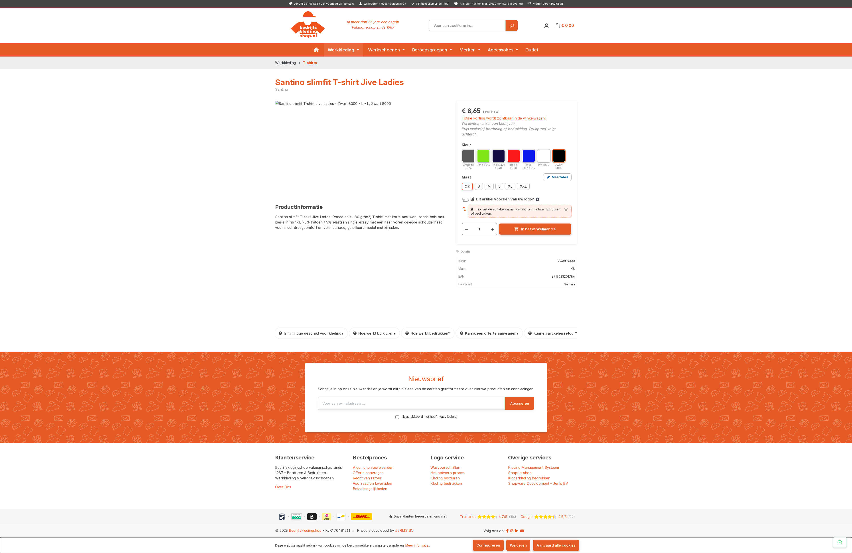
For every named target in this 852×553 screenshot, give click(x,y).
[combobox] (467, 25)
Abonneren (519, 403)
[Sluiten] (566, 209)
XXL (523, 186)
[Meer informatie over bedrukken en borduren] (537, 199)
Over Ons (283, 487)
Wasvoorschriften (445, 467)
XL (510, 186)
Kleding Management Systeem (533, 467)
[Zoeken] (511, 25)
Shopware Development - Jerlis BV (538, 483)
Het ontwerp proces (447, 473)
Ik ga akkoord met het (429, 416)
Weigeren (518, 545)
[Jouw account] (546, 25)
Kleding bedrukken (446, 483)
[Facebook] (507, 530)
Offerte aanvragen (368, 473)
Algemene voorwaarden (373, 467)
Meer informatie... (417, 545)
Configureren (488, 545)
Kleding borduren (445, 478)
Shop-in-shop (520, 473)
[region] (361, 148)
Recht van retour (367, 478)
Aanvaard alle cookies (556, 545)
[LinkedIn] (516, 530)
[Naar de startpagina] (307, 24)
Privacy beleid (446, 416)
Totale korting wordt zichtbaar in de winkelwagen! (504, 118)
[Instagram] (511, 530)
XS (467, 186)
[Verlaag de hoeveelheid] (466, 229)
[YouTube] (522, 530)
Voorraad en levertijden (372, 483)
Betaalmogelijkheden (370, 488)
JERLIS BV (404, 530)
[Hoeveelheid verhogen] (492, 229)
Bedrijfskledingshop (305, 530)
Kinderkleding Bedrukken (529, 478)
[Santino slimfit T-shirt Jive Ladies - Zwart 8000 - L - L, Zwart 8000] (361, 148)
